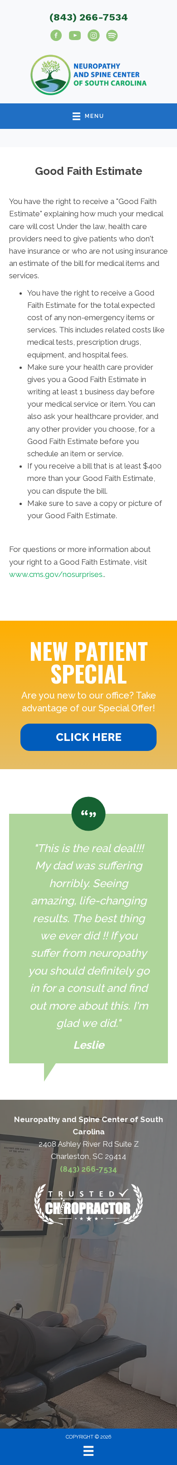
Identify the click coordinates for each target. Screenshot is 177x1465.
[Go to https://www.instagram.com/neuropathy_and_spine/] (93, 37)
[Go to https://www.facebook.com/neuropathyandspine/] (56, 37)
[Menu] (88, 1450)
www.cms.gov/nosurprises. (56, 574)
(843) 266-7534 (88, 17)
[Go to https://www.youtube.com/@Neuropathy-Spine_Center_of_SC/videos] (75, 37)
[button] (88, 737)
